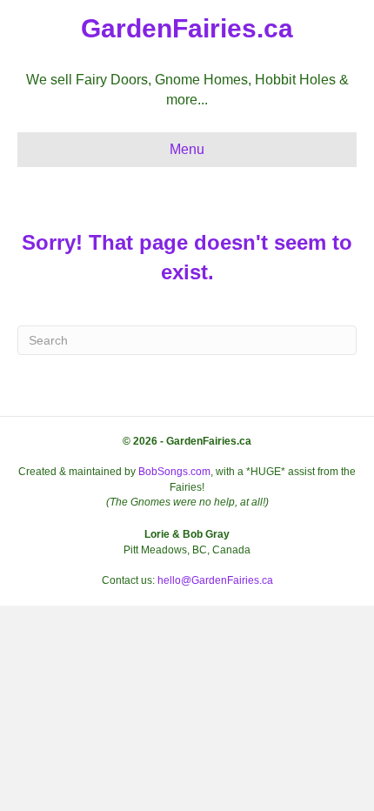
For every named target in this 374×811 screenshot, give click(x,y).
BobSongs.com (174, 472)
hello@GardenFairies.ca (215, 580)
